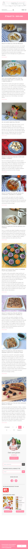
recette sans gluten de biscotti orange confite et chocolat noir (12, 351)
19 (13, 430)
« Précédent (7, 427)
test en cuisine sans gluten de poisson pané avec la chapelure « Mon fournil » (12, 80)
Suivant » (19, 430)
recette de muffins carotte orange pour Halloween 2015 (13, 270)
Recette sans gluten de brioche (12, 43)
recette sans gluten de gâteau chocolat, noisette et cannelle (12, 313)
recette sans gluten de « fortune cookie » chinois (13, 157)
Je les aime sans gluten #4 (11, 122)
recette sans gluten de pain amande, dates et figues (14, 403)
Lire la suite (4, 57)
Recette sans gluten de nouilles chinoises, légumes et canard (13, 193)
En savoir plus (14, 458)
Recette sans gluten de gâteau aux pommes (13, 227)
